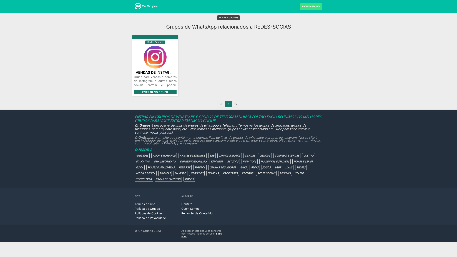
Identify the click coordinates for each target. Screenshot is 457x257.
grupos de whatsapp (203, 125)
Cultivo (308, 155)
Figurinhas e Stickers (275, 161)
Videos (189, 179)
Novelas (213, 173)
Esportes (217, 161)
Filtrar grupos (228, 17)
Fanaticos (249, 161)
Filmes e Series (303, 161)
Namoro (180, 173)
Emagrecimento (165, 161)
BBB (212, 155)
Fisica (139, 167)
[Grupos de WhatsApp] (138, 6)
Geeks (254, 167)
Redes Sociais (266, 173)
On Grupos (150, 6)
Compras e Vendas (287, 155)
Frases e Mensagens (161, 167)
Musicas (165, 173)
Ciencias (264, 155)
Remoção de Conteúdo (197, 213)
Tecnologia (144, 179)
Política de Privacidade (150, 218)
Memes (301, 167)
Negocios (196, 173)
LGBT (278, 167)
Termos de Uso (145, 204)
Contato (186, 204)
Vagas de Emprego (168, 179)
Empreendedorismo (193, 161)
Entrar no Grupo (155, 92)
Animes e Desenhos (192, 155)
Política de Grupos (147, 208)
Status (299, 173)
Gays (243, 167)
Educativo (143, 161)
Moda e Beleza (145, 173)
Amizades (142, 155)
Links (288, 167)
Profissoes (230, 173)
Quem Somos (190, 208)
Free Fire (184, 167)
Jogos (267, 167)
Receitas (247, 173)
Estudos (232, 161)
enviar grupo (311, 6)
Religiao (285, 173)
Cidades (250, 155)
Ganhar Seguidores (223, 167)
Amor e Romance (164, 155)
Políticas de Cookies (148, 213)
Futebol (200, 167)
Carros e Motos (229, 155)
